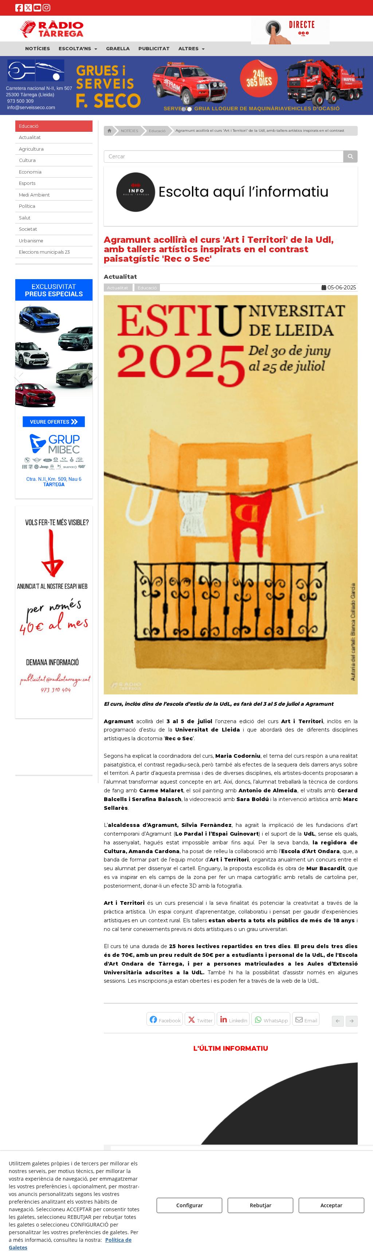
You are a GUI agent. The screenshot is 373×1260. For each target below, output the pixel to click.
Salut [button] (25, 218)
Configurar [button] (189, 1205)
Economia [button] (30, 172)
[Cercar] (350, 156)
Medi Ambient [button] (34, 195)
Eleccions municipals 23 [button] (44, 252)
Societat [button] (28, 229)
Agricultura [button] (31, 149)
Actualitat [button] (30, 137)
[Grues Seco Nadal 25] (186, 85)
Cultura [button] (27, 160)
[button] (19, 9)
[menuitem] (37, 48)
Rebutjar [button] (260, 1205)
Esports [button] (27, 183)
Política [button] (27, 206)
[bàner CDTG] (54, 574)
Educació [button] (29, 126)
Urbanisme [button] (31, 240)
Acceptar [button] (331, 1205)
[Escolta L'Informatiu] (231, 192)
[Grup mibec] (54, 385)
